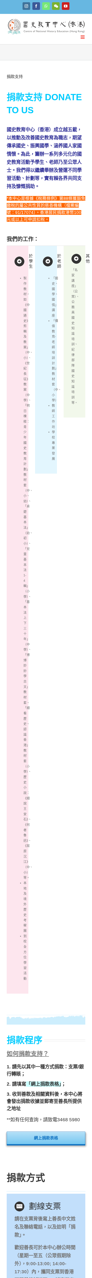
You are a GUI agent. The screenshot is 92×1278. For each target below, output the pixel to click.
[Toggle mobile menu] (83, 37)
